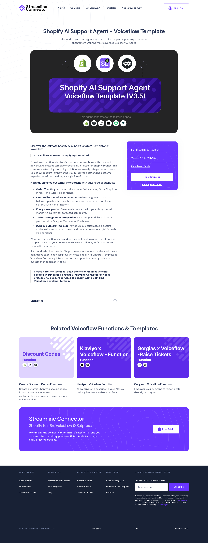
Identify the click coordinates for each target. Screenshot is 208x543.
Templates (110, 7)
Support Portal (84, 486)
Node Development (132, 7)
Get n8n (110, 492)
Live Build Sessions (27, 492)
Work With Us (25, 480)
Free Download (152, 176)
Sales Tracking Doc (115, 480)
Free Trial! (167, 429)
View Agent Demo (152, 184)
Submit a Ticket (84, 480)
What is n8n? (93, 7)
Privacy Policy (181, 500)
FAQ (137, 528)
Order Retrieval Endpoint (117, 486)
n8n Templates (55, 486)
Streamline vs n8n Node (59, 480)
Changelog (96, 528)
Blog (50, 492)
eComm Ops (25, 486)
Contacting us (162, 504)
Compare (75, 7)
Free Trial (178, 7)
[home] (33, 8)
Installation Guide (140, 166)
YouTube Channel (85, 492)
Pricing (61, 7)
